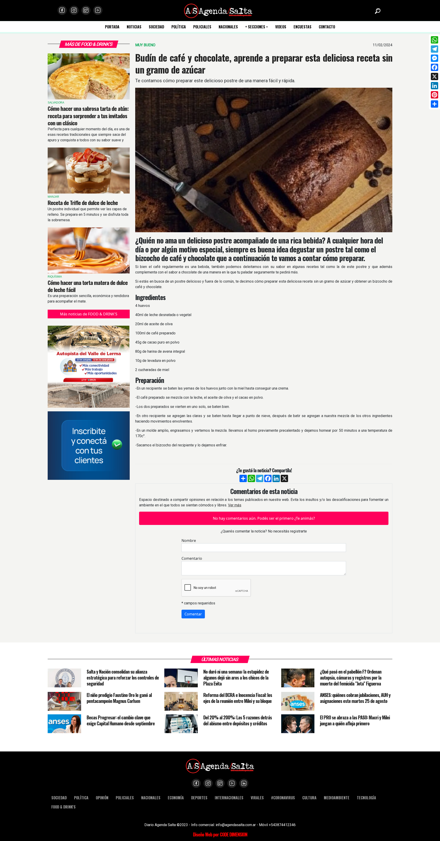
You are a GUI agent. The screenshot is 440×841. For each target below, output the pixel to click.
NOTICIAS (134, 27)
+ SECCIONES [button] (255, 27)
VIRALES (257, 797)
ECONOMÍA (176, 797)
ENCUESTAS (302, 27)
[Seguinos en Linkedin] (243, 783)
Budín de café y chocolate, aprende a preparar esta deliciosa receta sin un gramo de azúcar (263, 63)
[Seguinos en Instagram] (74, 10)
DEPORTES (199, 797)
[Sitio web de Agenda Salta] (218, 10)
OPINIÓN (102, 797)
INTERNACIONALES (229, 797)
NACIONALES (228, 27)
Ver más (234, 505)
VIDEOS (280, 27)
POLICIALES (202, 27)
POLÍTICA (178, 27)
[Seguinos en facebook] (62, 10)
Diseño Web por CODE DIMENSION (220, 834)
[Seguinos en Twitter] (86, 10)
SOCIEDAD (156, 27)
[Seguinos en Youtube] (97, 10)
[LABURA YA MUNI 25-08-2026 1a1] (89, 445)
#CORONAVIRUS (283, 797)
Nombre (189, 540)
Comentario (192, 558)
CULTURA (309, 797)
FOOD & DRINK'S (63, 806)
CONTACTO (327, 27)
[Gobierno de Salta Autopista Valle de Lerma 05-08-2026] (89, 367)
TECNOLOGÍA (366, 797)
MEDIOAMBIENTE (336, 797)
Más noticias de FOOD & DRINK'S (88, 314)
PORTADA (112, 27)
